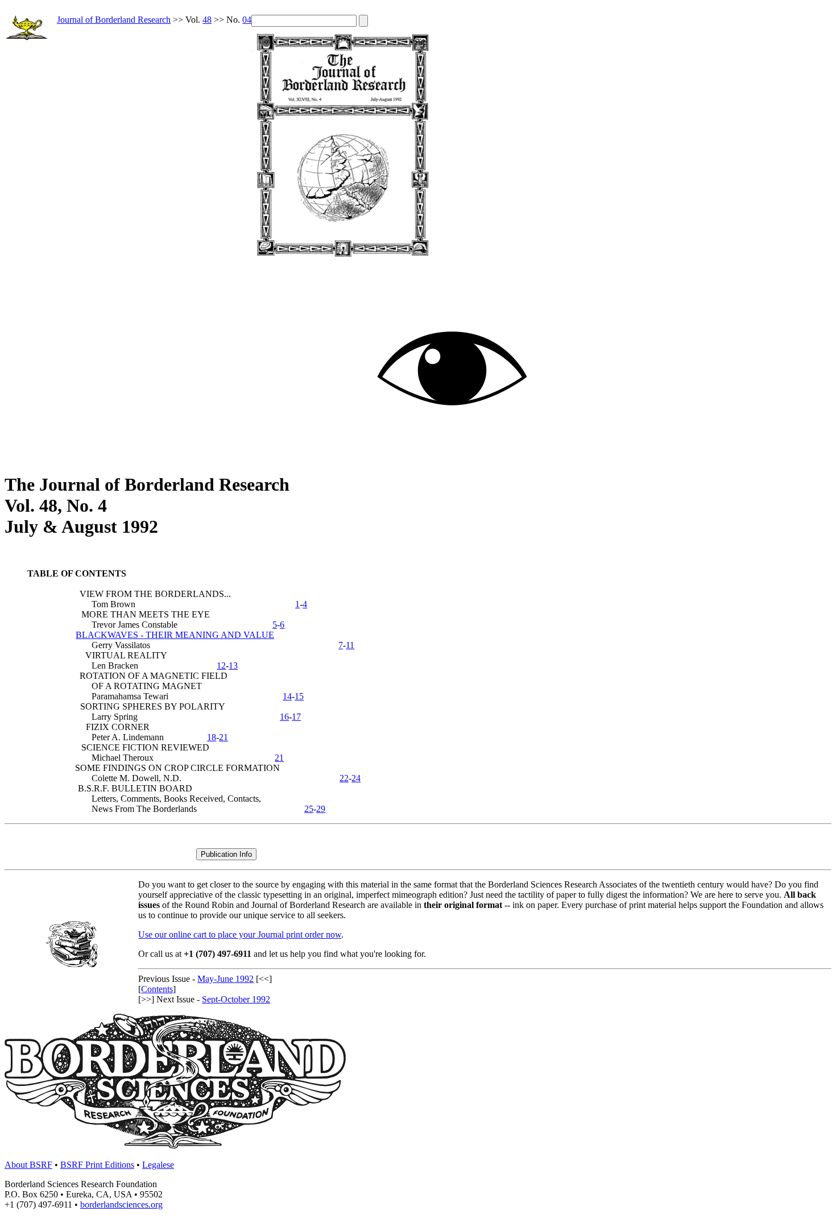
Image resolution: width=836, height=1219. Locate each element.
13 (233, 665)
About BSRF (28, 1165)
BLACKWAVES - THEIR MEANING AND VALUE (175, 635)
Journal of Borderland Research (114, 19)
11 (350, 645)
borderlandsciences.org (121, 1204)
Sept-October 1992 (236, 999)
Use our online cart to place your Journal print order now (239, 934)
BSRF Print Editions (97, 1165)
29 (320, 809)
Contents (157, 989)
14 (287, 696)
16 (284, 717)
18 (211, 737)
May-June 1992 (225, 979)
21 (223, 737)
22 (344, 778)
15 (299, 696)
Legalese (158, 1165)
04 (246, 19)
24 (356, 778)
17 (296, 717)
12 (221, 665)
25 (308, 809)
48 (207, 19)
